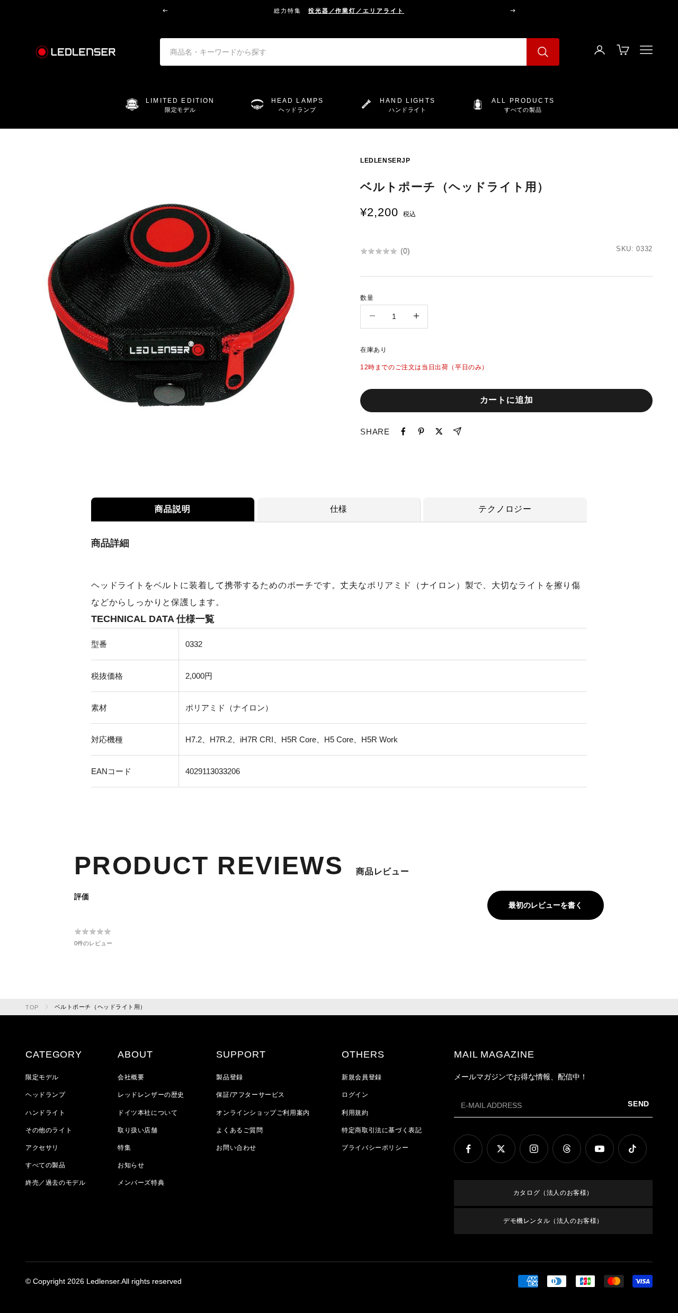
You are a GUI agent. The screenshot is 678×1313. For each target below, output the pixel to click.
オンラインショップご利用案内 (262, 1112)
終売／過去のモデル (55, 1182)
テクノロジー (505, 508)
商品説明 (172, 508)
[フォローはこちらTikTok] (632, 1148)
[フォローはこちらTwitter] (501, 1148)
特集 (124, 1147)
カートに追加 (506, 399)
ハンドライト (45, 1112)
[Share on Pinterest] (421, 431)
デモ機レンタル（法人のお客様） (553, 1221)
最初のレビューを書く (545, 905)
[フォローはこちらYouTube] (599, 1148)
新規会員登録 (362, 1077)
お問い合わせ (236, 1147)
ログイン (355, 1094)
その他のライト (48, 1130)
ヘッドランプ (45, 1094)
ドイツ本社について (147, 1112)
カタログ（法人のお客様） (553, 1192)
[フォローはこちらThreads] (566, 1148)
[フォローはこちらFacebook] (468, 1148)
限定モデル (42, 1077)
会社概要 (131, 1077)
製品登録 (229, 1077)
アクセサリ (42, 1147)
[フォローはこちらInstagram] (534, 1148)
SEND (638, 1103)
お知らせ (131, 1165)
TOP (32, 1007)
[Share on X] (439, 431)
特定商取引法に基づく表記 (382, 1130)
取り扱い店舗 (138, 1130)
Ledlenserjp (385, 160)
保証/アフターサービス (250, 1094)
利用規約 (355, 1112)
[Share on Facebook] (403, 431)
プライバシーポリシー (375, 1147)
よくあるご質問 (239, 1130)
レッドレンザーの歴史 (151, 1094)
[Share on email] (457, 431)
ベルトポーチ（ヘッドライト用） (100, 1007)
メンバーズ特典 (141, 1182)
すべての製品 (45, 1165)
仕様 (339, 508)
